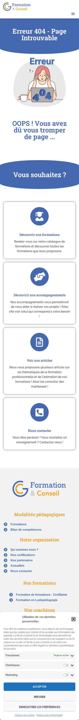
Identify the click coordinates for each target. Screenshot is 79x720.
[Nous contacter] (39, 412)
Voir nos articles (39, 360)
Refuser (39, 697)
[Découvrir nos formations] (39, 216)
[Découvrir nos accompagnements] (39, 276)
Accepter (39, 686)
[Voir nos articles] (39, 342)
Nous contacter (39, 430)
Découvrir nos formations (39, 234)
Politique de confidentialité (49, 715)
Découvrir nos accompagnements (40, 295)
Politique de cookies (25, 715)
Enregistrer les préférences (39, 707)
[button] (73, 619)
